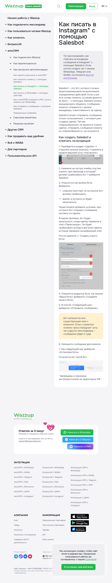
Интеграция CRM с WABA (82, 475)
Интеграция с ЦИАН (80, 497)
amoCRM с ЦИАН (22, 491)
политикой (90, 559)
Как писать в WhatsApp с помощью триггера (30, 94)
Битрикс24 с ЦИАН (51, 491)
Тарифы (45, 530)
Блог (16, 520)
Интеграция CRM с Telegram (83, 480)
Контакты (18, 530)
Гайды (17, 525)
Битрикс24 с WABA (51, 472)
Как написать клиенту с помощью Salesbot (30, 80)
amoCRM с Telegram (23, 477)
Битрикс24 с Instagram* (53, 496)
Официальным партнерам (54, 520)
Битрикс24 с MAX (50, 482)
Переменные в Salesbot (24, 113)
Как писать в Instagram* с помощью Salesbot (30, 87)
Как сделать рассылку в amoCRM (29, 75)
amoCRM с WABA (22, 472)
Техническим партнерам (53, 525)
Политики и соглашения (25, 534)
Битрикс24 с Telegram (52, 477)
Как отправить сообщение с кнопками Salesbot (32, 107)
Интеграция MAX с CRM (82, 485)
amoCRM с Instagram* (24, 496)
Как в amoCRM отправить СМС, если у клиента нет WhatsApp (32, 100)
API (43, 534)
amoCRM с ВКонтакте (24, 486)
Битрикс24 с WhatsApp (53, 467)
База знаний (48, 539)
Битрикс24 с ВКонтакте (53, 486)
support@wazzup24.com (30, 441)
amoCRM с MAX (21, 482)
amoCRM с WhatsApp (24, 467)
